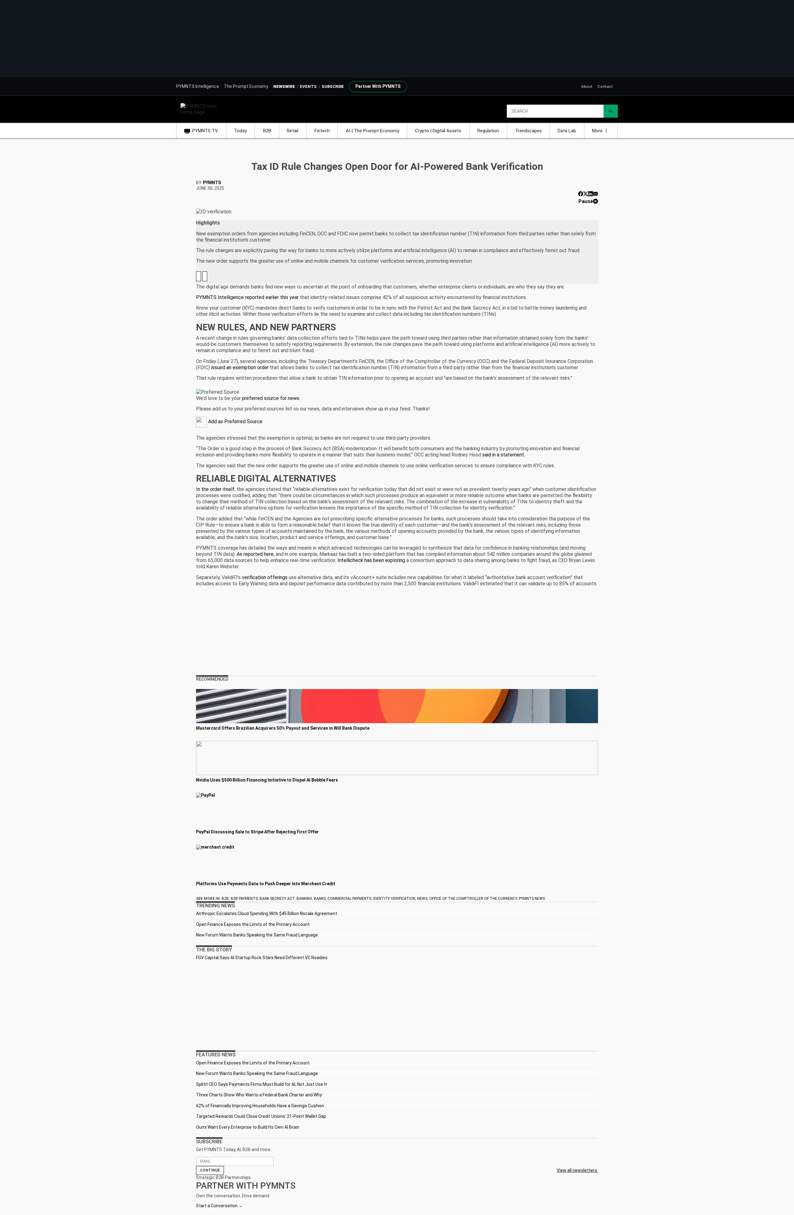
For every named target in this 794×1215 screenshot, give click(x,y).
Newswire (284, 86)
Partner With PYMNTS (377, 86)
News (422, 898)
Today (240, 131)
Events (308, 86)
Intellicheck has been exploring (371, 560)
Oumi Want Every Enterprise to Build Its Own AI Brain (247, 1127)
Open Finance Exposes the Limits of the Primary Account (253, 924)
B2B (267, 131)
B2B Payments (244, 898)
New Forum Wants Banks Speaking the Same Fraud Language (257, 934)
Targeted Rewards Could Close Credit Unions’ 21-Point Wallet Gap (261, 1116)
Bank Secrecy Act (277, 898)
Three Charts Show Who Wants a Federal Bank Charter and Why (259, 1094)
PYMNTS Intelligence (197, 86)
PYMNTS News (532, 898)
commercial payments (349, 898)
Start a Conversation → (219, 1205)
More (598, 131)
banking (304, 898)
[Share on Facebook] (580, 194)
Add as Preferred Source (234, 421)
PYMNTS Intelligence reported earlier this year (247, 297)
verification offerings (265, 577)
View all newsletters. (577, 1170)
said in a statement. (503, 455)
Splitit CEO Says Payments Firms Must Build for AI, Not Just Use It (261, 1084)
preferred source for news (270, 398)
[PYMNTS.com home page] (201, 109)
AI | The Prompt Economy (372, 131)
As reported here (255, 554)
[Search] (611, 111)
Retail (292, 131)
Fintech (322, 131)
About (586, 86)
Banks (320, 898)
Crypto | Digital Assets (438, 131)
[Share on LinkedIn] (590, 194)
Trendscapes (528, 131)
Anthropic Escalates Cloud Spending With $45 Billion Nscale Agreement (266, 913)
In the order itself (215, 489)
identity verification (394, 898)
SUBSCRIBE (333, 86)
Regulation (488, 131)
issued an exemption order (240, 367)
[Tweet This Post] (585, 194)
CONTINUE (210, 1170)
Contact (605, 86)
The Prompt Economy (246, 86)
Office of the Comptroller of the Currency (473, 898)
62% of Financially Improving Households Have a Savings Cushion (260, 1105)
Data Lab (567, 131)
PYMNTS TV (205, 131)
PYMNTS (212, 182)
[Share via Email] (595, 194)
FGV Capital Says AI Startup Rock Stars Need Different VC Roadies (262, 957)
